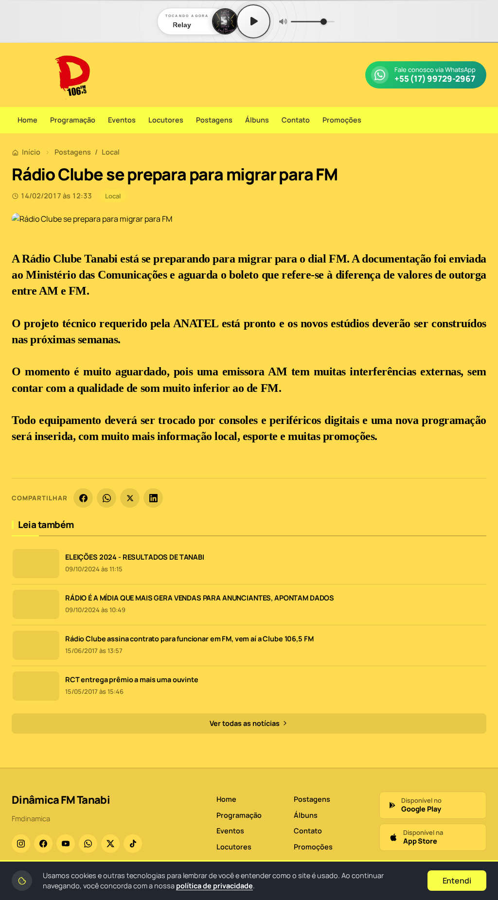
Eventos (122, 119)
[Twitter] (110, 843)
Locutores (165, 119)
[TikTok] (133, 843)
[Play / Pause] (253, 21)
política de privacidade (214, 885)
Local (111, 152)
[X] (130, 498)
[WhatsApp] (106, 498)
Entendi (457, 880)
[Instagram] (21, 843)
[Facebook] (83, 498)
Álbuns (257, 119)
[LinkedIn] (153, 498)
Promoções (341, 119)
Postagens (214, 119)
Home (27, 119)
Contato (296, 119)
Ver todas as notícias (245, 723)
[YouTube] (65, 843)
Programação (72, 119)
